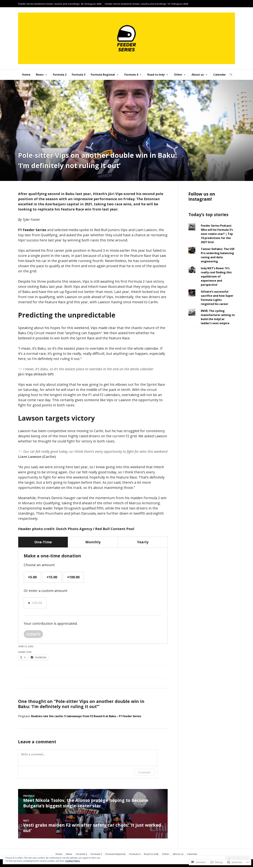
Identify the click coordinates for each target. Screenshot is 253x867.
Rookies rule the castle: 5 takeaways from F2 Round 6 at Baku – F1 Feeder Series (86, 716)
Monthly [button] (93, 542)
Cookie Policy (72, 860)
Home (26, 74)
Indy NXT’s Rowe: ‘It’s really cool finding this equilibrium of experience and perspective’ (216, 276)
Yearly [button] (142, 542)
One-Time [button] (43, 542)
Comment (144, 772)
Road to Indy (156, 74)
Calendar (219, 74)
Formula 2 (59, 74)
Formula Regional (103, 74)
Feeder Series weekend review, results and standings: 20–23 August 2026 (59, 3)
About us (198, 74)
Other (178, 74)
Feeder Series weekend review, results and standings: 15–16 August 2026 (146, 3)
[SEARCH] (231, 74)
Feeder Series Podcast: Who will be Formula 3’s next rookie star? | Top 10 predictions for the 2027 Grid (217, 234)
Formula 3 (78, 74)
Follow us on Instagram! (201, 196)
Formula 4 (131, 74)
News (40, 74)
